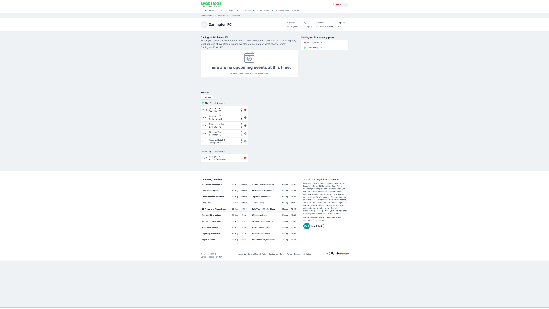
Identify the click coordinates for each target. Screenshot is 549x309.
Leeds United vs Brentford (213, 197)
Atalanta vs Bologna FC (261, 227)
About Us (242, 254)
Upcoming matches (211, 179)
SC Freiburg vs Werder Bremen (215, 209)
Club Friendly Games (214, 103)
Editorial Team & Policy (257, 254)
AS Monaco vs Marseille (261, 190)
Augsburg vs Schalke (211, 233)
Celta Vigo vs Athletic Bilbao (263, 209)
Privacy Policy (286, 254)
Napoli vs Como (208, 240)
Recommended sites (302, 254)
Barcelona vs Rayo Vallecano (263, 240)
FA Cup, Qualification (214, 151)
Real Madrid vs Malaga (211, 215)
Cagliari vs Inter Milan (260, 197)
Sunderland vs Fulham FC (212, 184)
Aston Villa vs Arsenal (261, 233)
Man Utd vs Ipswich (210, 227)
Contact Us (273, 254)
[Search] (332, 4)
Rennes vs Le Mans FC (211, 221)
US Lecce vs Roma (259, 215)
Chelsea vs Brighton (210, 190)
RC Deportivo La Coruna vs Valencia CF (265, 184)
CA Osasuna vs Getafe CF (262, 221)
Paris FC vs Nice (208, 203)
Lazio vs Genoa (258, 203)
